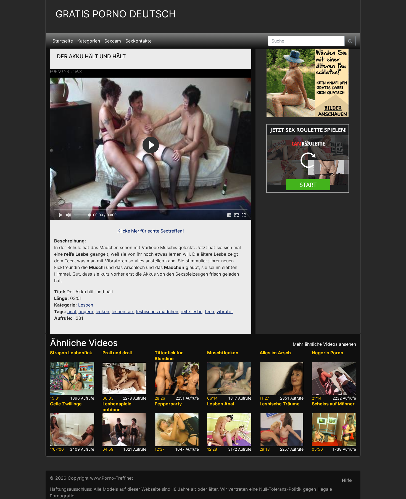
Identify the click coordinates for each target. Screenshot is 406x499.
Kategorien (88, 41)
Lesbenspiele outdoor (116, 406)
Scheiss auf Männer (333, 403)
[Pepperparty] (177, 429)
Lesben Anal (220, 403)
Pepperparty (168, 403)
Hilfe (347, 480)
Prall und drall (117, 352)
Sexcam (112, 41)
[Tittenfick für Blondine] (177, 378)
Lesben (85, 305)
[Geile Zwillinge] (72, 429)
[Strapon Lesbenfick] (72, 378)
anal (71, 311)
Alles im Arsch (275, 352)
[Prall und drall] (124, 378)
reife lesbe (191, 311)
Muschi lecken (222, 352)
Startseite (62, 41)
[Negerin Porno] (334, 378)
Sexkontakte (138, 41)
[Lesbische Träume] (282, 429)
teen (209, 311)
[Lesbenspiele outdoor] (124, 429)
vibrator (225, 311)
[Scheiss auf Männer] (334, 429)
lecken (102, 311)
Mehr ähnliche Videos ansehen (324, 344)
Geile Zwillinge (66, 403)
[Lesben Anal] (229, 429)
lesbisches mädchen (157, 311)
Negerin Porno (327, 352)
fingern (85, 311)
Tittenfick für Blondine (169, 355)
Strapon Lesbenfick (71, 352)
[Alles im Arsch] (282, 378)
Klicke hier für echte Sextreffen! (150, 231)
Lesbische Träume (280, 403)
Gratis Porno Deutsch (116, 14)
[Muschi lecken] (229, 378)
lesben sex (123, 311)
